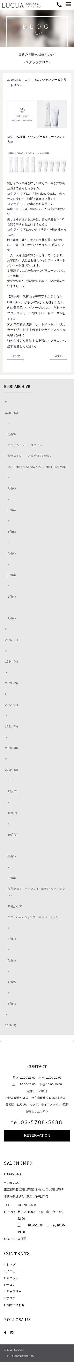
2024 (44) (11, 661)
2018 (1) (10, 1025)
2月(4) (12, 596)
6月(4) (12, 510)
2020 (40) (11, 748)
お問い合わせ (15, 1305)
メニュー (12, 1271)
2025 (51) (11, 639)
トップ (10, 1264)
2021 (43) (11, 726)
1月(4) (12, 618)
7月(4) (12, 488)
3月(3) (12, 575)
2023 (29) (11, 683)
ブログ (10, 1298)
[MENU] (68, 4)
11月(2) (12, 813)
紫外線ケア (15, 906)
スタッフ (12, 1278)
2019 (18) (11, 769)
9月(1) (12, 856)
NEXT (58, 356)
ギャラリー (14, 1291)
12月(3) (12, 791)
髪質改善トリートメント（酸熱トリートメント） (36, 892)
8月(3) (12, 434)
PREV (16, 356)
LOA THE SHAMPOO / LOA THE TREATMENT (38, 466)
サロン (10, 1284)
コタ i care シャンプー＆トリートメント (35, 917)
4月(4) (12, 553)
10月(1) (12, 834)
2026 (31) (11, 412)
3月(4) (12, 1003)
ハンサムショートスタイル (25, 445)
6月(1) (12, 938)
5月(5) (12, 531)
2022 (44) (11, 704)
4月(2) (12, 982)
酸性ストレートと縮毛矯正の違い (29, 456)
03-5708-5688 (26, 1205)
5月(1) (12, 960)
